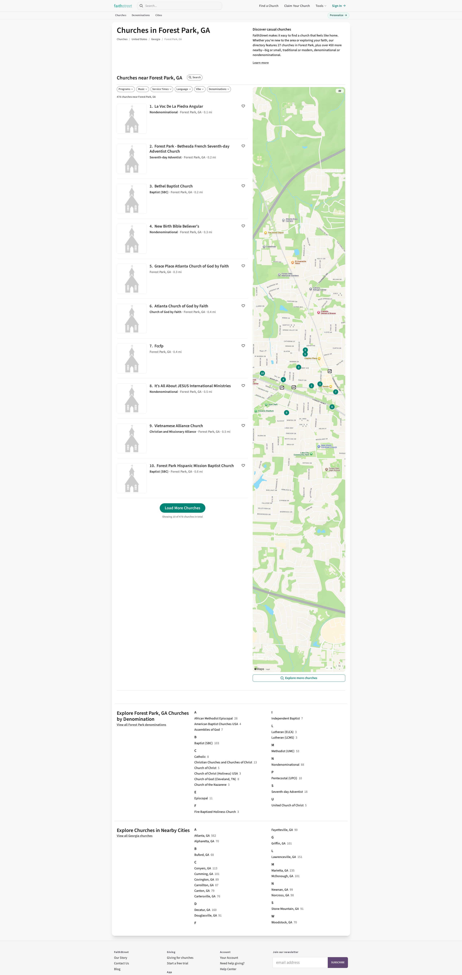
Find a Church (268, 6)
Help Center (228, 969)
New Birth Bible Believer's (182, 239)
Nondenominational (285, 764)
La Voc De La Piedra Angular (182, 119)
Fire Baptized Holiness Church (215, 812)
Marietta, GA (279, 870)
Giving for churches (180, 957)
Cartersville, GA (204, 896)
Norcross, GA (280, 895)
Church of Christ (205, 768)
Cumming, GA (203, 874)
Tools (319, 6)
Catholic (200, 757)
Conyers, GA (202, 868)
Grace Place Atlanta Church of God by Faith (182, 279)
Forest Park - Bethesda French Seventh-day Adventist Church (182, 159)
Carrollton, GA (204, 885)
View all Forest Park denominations (141, 725)
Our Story (120, 957)
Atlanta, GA (202, 835)
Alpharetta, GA (204, 841)
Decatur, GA (202, 910)
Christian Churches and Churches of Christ (223, 762)
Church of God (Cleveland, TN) (215, 779)
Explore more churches (301, 678)
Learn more (261, 62)
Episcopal (201, 798)
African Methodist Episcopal (213, 718)
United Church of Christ (287, 805)
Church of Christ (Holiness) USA (216, 773)
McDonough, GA (282, 876)
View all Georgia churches (134, 836)
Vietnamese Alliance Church (182, 438)
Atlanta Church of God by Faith (182, 318)
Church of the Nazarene (210, 784)
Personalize (338, 15)
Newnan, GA (279, 889)
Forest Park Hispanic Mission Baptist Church (182, 478)
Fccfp (182, 358)
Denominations (141, 15)
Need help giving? (232, 963)
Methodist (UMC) (283, 751)
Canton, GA (202, 890)
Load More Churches (182, 508)
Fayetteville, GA (282, 830)
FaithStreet (123, 5)
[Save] (243, 106)
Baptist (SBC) (203, 743)
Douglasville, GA (205, 915)
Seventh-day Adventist (287, 792)
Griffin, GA (278, 843)
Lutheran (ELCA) (282, 732)
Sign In (337, 6)
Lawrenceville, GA (283, 857)
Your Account (229, 957)
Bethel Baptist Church (182, 199)
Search (197, 77)
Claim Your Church (297, 6)
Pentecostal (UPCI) (284, 778)
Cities (158, 15)
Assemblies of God (207, 729)
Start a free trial (177, 963)
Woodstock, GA (281, 922)
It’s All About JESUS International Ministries (182, 398)
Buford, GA (201, 855)
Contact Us (121, 963)
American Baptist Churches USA (216, 724)
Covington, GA (204, 879)
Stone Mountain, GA (285, 909)
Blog (117, 969)
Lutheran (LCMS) (282, 737)
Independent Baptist (285, 718)
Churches (120, 15)
